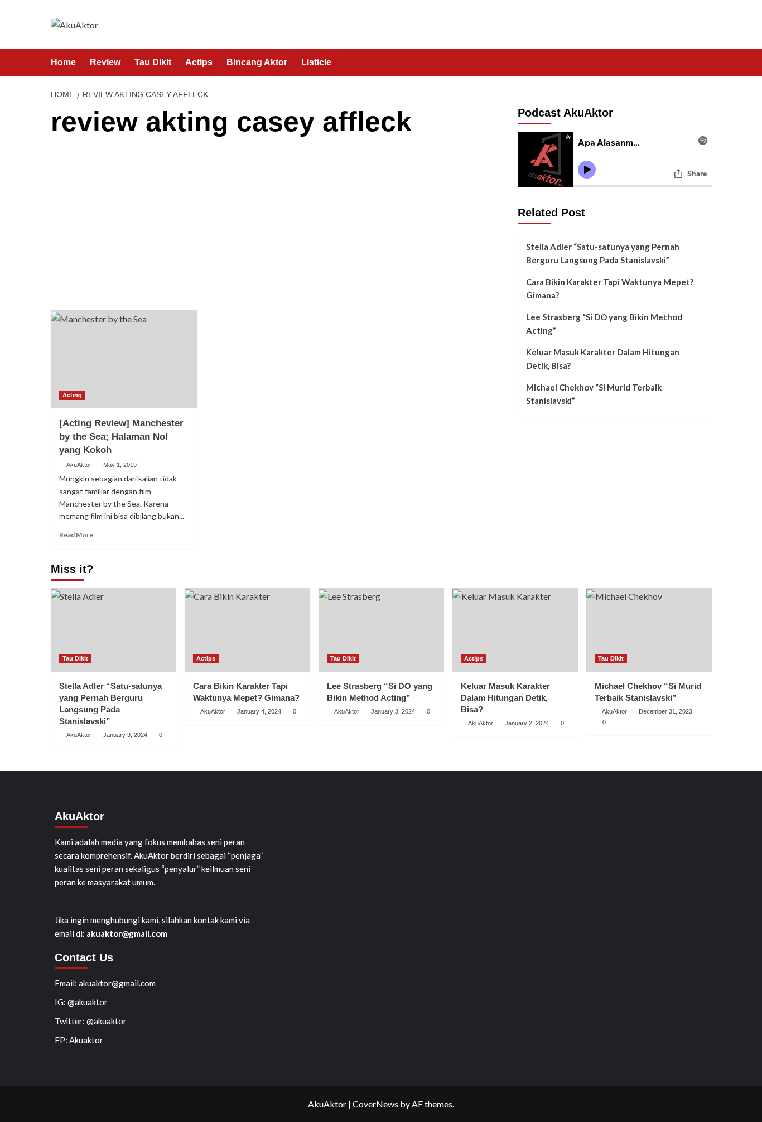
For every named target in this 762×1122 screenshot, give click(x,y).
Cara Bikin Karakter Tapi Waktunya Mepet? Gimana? (609, 288)
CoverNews (375, 1104)
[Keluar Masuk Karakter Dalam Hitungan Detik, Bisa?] (515, 630)
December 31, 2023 (665, 711)
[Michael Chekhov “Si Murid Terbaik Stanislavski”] (649, 630)
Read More (76, 535)
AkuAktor (78, 464)
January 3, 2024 (393, 711)
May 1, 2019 (120, 464)
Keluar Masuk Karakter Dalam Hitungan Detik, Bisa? (602, 358)
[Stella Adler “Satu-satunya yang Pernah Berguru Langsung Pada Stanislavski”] (113, 630)
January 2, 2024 (527, 723)
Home (63, 62)
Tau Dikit (152, 62)
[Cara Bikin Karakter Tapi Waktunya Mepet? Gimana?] (247, 630)
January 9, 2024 (125, 734)
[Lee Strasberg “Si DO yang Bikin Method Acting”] (381, 630)
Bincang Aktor (256, 62)
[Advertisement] (279, 226)
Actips (199, 62)
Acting (72, 395)
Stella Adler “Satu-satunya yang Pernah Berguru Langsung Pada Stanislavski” (602, 253)
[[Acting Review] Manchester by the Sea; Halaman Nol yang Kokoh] (124, 359)
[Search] (705, 63)
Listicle (316, 62)
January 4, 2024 (259, 711)
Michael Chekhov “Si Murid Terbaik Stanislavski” (594, 394)
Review (105, 62)
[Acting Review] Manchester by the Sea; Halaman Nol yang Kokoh (121, 436)
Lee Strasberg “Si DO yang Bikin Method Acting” (604, 323)
